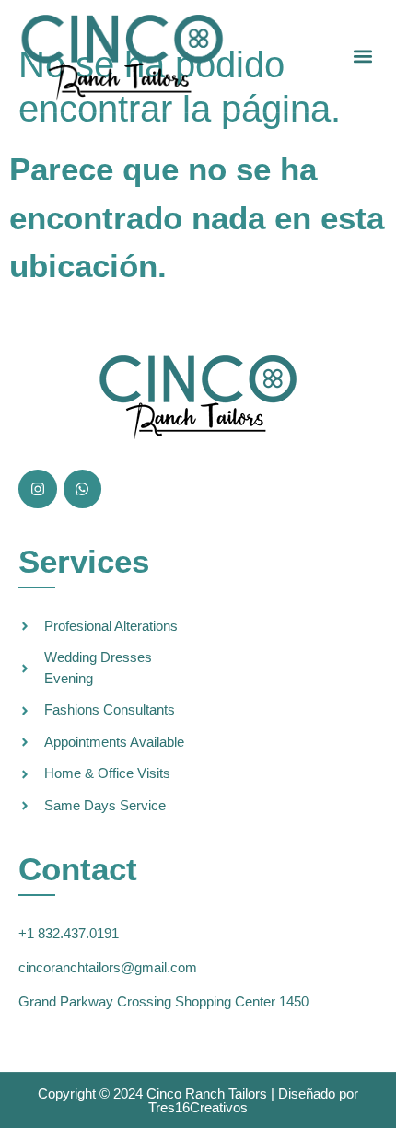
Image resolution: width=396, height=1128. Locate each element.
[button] (362, 56)
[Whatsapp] (83, 489)
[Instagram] (37, 489)
